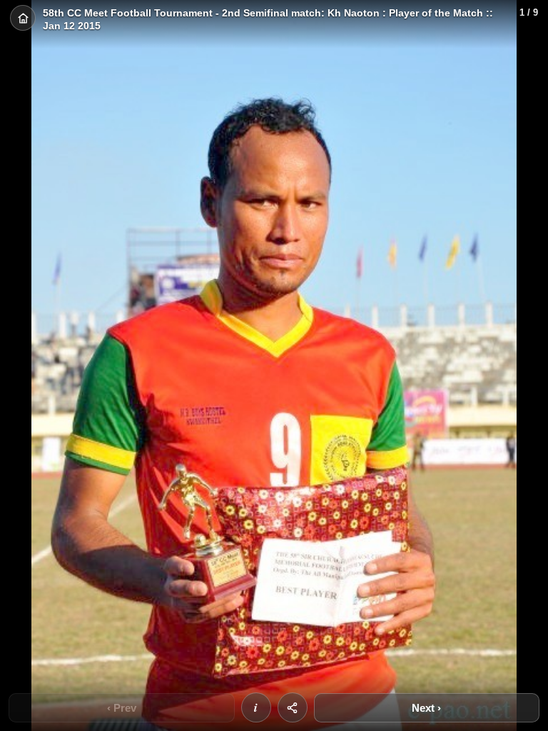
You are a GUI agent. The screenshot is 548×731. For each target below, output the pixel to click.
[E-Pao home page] (23, 18)
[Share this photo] (293, 707)
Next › (426, 708)
